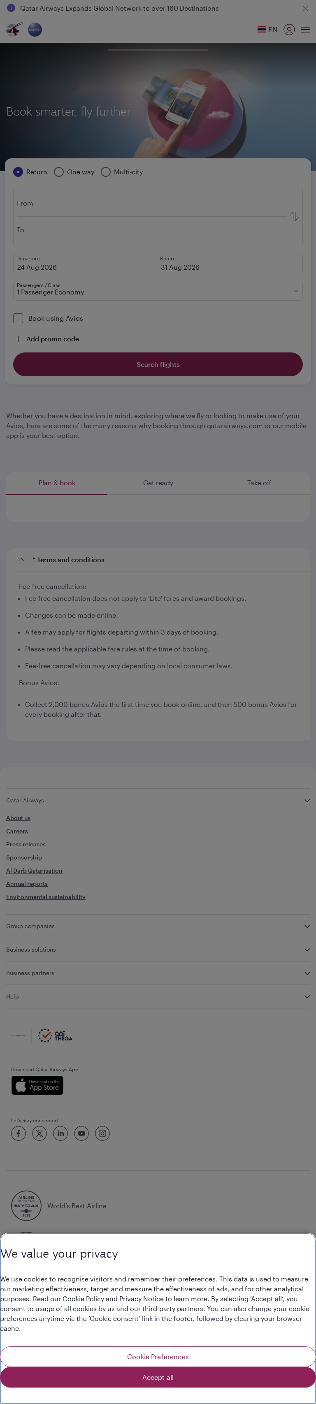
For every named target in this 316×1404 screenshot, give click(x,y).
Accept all (158, 1377)
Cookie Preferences (158, 1356)
